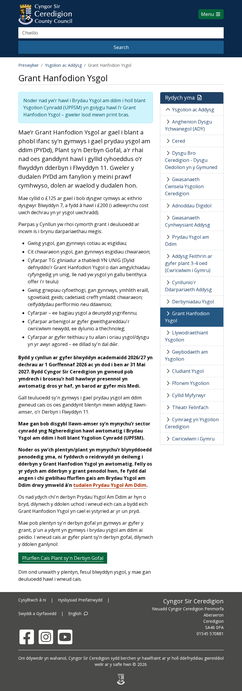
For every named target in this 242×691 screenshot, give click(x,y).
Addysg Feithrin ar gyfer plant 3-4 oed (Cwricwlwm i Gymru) (188, 263)
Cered (178, 141)
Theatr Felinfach (190, 407)
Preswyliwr (28, 65)
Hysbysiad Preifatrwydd (80, 600)
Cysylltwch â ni (32, 600)
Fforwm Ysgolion (190, 383)
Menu (208, 14)
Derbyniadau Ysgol (193, 301)
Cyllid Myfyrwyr (189, 395)
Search (121, 47)
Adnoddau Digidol (191, 205)
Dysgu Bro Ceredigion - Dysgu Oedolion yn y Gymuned (191, 160)
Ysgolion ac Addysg (63, 65)
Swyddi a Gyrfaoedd (37, 613)
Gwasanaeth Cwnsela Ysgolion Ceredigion (184, 186)
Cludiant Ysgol (188, 371)
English (75, 613)
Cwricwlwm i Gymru (193, 438)
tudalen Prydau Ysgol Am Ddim (109, 485)
